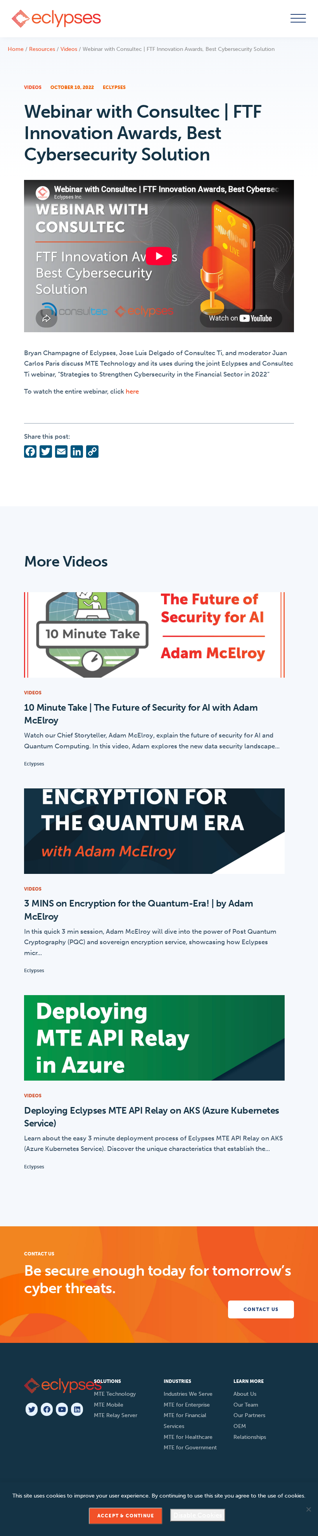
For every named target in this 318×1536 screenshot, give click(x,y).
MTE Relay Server (115, 1415)
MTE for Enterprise (187, 1405)
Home (16, 49)
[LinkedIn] (77, 1409)
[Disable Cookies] (308, 1509)
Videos (68, 49)
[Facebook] (47, 1409)
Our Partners (249, 1415)
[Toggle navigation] (297, 18)
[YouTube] (62, 1409)
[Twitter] (32, 1409)
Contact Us (261, 1309)
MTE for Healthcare (188, 1437)
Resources (42, 49)
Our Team (245, 1405)
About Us (244, 1394)
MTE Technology (115, 1394)
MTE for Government (190, 1447)
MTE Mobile (108, 1405)
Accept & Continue (125, 1516)
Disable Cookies (197, 1515)
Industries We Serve (188, 1394)
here (132, 391)
